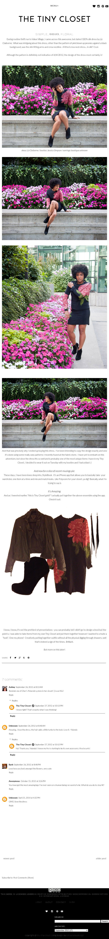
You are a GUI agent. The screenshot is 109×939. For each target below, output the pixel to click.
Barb (11, 764)
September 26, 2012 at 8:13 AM (29, 687)
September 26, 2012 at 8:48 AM (31, 726)
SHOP (72, 902)
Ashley (12, 687)
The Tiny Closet (54, 20)
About (49, 902)
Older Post (101, 858)
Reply (11, 695)
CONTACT (61, 902)
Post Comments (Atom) (23, 877)
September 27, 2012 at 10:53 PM (49, 705)
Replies (15, 700)
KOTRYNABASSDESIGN (75, 935)
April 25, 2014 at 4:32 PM (29, 797)
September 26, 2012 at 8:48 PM (27, 764)
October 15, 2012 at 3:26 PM (33, 781)
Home (39, 902)
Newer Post (8, 858)
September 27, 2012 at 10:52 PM (49, 744)
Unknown (13, 726)
